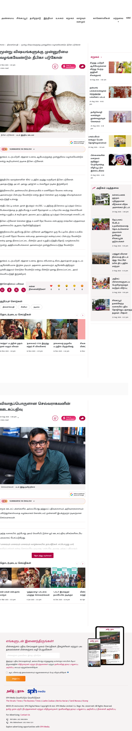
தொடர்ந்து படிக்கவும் (42, 555)
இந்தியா (48, 18)
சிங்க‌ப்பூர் (21, 18)
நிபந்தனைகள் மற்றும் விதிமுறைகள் (40, 709)
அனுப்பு (16, 678)
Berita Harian (62, 701)
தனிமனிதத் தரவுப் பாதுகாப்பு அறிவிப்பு (77, 709)
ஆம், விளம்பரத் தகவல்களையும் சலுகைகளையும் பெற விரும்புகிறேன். (39, 672)
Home (2, 44)
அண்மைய (7, 18)
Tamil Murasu (75, 701)
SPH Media (44, 727)
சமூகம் (70, 18)
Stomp (85, 701)
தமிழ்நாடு (35, 18)
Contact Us (25, 715)
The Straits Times (14, 701)
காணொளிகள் (101, 18)
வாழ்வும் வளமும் (81, 20)
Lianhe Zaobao (48, 701)
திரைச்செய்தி (12, 44)
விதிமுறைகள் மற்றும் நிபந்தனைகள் (33, 664)
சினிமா (24, 307)
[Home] (36, 691)
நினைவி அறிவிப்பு (106, 709)
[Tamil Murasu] (15, 691)
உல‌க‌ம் (60, 18)
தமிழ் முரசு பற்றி (13, 709)
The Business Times (32, 701)
